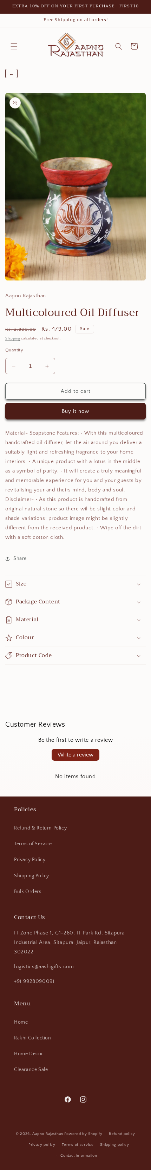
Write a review (75, 755)
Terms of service (77, 1145)
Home (21, 1022)
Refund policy (122, 1134)
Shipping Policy (31, 876)
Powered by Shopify (83, 1134)
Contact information (78, 1156)
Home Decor (28, 1054)
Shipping (12, 339)
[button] (14, 46)
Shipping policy (114, 1145)
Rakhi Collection (32, 1038)
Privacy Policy (29, 859)
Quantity (14, 350)
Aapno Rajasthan (47, 1134)
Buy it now (75, 411)
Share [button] (20, 558)
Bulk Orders (27, 891)
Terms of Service (33, 844)
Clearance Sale (31, 1069)
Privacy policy (41, 1145)
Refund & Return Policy (40, 828)
